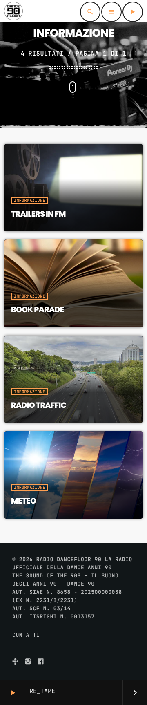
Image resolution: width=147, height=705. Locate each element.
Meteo (23, 500)
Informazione (29, 200)
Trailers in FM (38, 213)
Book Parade (37, 309)
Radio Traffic (38, 405)
